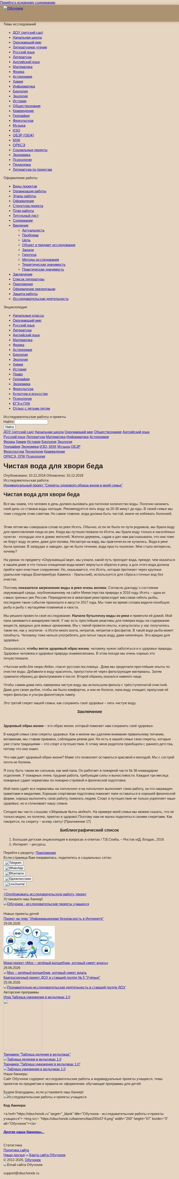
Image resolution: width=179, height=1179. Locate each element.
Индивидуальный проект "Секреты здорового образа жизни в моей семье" (63, 485)
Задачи (28, 250)
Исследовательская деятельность (41, 299)
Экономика (21, 155)
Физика (18, 72)
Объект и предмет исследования (48, 245)
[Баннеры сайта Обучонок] (46, 904)
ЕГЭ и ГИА (21, 403)
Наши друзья (14, 1155)
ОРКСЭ (19, 145)
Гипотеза (29, 255)
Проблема (30, 235)
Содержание (23, 220)
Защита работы (25, 294)
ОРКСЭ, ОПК (14, 456)
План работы (23, 211)
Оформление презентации (34, 289)
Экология (20, 96)
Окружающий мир (27, 42)
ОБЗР (75, 446)
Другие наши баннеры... (23, 1132)
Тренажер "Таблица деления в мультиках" (37, 1054)
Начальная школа (27, 37)
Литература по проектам (32, 169)
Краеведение (23, 111)
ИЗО (16, 130)
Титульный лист (26, 215)
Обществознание (27, 106)
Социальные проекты (30, 150)
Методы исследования (40, 260)
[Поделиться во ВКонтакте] (14, 873)
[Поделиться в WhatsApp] (14, 868)
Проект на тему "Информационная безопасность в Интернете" (53, 919)
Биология (20, 91)
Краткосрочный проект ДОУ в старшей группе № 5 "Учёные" (51, 977)
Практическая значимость (43, 269)
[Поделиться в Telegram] (13, 862)
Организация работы (29, 191)
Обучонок (33, 1160)
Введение (20, 225)
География (21, 116)
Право (18, 374)
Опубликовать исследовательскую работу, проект (44, 894)
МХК (16, 140)
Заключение (22, 274)
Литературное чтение (30, 47)
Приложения (23, 284)
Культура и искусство (30, 394)
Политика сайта (16, 1150)
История (19, 101)
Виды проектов (25, 186)
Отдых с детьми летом (31, 408)
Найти (8, 422)
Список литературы (29, 279)
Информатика (24, 86)
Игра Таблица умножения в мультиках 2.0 (36, 997)
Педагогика (22, 164)
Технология (34, 451)
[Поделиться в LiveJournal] (14, 884)
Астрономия (22, 76)
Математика (22, 67)
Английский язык (26, 62)
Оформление (23, 201)
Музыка (19, 125)
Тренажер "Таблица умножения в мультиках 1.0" (41, 1064)
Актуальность (33, 230)
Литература (22, 57)
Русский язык (24, 52)
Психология (22, 160)
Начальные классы (28, 315)
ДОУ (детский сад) (28, 32)
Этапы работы (24, 196)
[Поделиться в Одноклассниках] (18, 878)
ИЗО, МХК (48, 446)
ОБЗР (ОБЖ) (23, 135)
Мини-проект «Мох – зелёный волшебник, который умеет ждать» (55, 963)
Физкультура (23, 120)
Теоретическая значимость (43, 264)
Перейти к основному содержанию (27, 2)
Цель (26, 240)
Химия (18, 81)
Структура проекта (28, 206)
